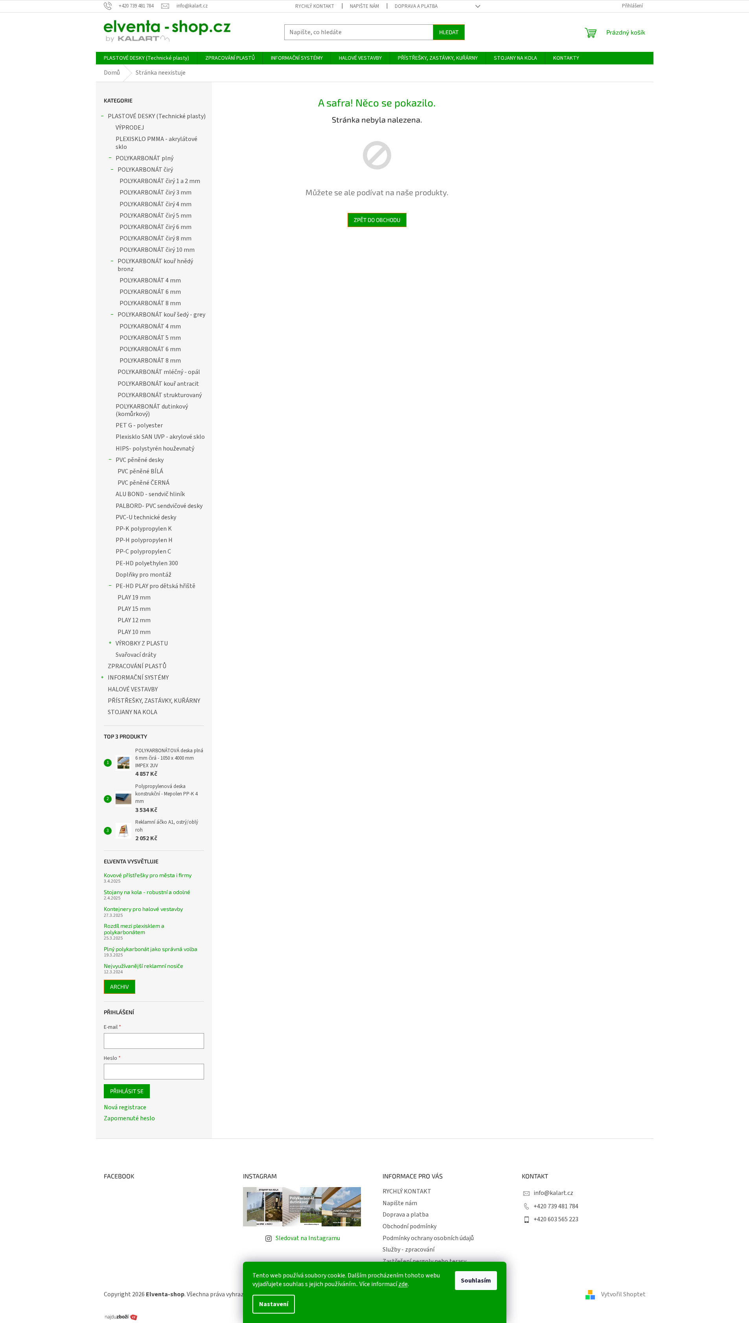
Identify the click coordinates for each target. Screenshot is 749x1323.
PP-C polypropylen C (143, 551)
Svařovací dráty (136, 655)
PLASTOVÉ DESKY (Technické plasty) (157, 116)
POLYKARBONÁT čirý (145, 169)
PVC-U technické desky (146, 517)
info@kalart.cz (553, 1193)
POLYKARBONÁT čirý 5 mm (155, 215)
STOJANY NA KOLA (132, 712)
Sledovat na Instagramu (308, 1238)
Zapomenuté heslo (129, 1118)
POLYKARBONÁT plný (144, 158)
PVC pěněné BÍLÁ (140, 471)
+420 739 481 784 (556, 1206)
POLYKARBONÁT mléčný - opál (159, 372)
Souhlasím (476, 1280)
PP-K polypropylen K (144, 528)
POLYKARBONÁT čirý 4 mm (155, 204)
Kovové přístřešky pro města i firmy (147, 875)
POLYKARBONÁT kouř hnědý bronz (155, 265)
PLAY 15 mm (134, 609)
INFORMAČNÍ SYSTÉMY (138, 677)
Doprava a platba (416, 6)
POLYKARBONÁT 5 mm (150, 337)
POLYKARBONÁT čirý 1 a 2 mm (160, 181)
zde (403, 1284)
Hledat (448, 32)
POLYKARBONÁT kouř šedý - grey (161, 314)
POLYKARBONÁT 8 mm (150, 303)
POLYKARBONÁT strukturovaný (160, 395)
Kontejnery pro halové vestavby (143, 909)
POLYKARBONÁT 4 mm (150, 280)
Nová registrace (125, 1107)
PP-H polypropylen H (144, 540)
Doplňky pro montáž (143, 574)
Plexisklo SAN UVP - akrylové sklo (160, 436)
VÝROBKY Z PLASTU (142, 643)
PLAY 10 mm (134, 632)
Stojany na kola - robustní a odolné (147, 892)
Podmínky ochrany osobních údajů (428, 1238)
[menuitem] (146, 58)
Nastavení (273, 1304)
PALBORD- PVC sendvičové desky (159, 506)
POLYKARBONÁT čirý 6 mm (155, 227)
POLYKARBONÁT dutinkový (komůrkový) (152, 410)
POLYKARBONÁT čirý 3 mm (155, 192)
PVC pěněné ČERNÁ (143, 482)
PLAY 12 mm (134, 620)
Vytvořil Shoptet (623, 1294)
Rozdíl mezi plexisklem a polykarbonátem (134, 929)
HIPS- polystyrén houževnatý (155, 448)
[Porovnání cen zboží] (121, 1316)
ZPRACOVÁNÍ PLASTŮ (137, 666)
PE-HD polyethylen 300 (147, 563)
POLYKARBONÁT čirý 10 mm (157, 250)
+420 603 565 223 (556, 1219)
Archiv (119, 986)
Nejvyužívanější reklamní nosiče (143, 966)
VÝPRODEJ (130, 127)
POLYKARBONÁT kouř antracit (158, 383)
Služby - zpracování (408, 1249)
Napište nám (364, 6)
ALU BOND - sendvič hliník (150, 494)
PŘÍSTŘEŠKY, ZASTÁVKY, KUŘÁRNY (154, 700)
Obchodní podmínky (409, 1226)
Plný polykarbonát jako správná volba (150, 949)
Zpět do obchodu (377, 219)
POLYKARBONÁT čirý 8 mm (155, 238)
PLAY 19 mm (134, 597)
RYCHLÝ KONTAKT (314, 6)
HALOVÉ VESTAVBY (133, 689)
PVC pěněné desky (140, 460)
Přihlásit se (127, 1091)
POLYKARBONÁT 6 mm (150, 292)
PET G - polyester (139, 425)
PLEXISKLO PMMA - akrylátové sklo (156, 143)
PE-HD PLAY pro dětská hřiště (155, 586)
